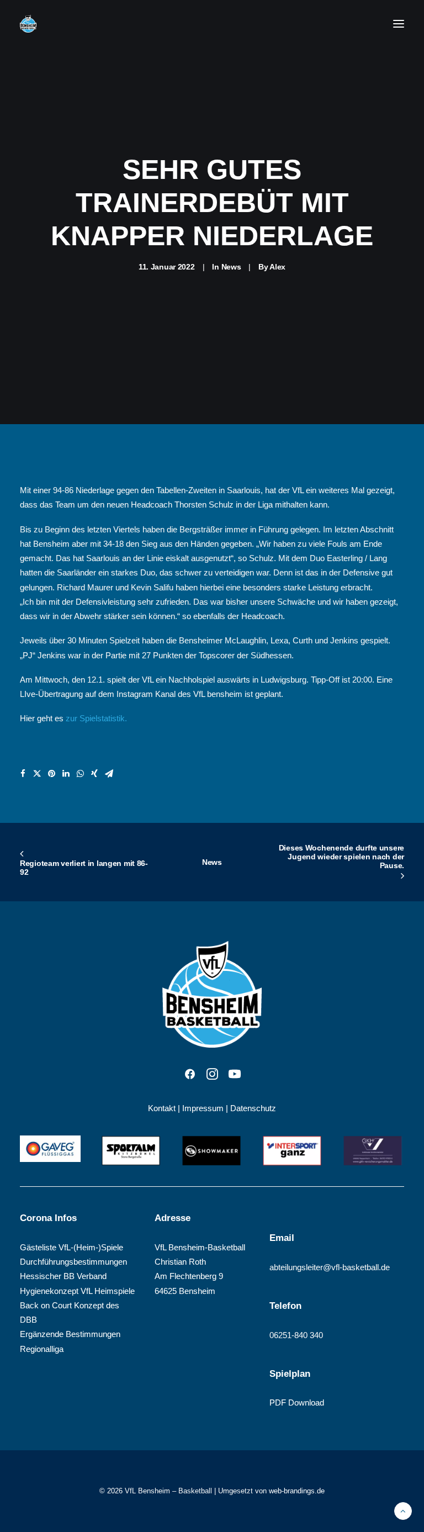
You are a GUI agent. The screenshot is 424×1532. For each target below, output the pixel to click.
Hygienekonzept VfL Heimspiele (77, 1291)
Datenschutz (253, 1108)
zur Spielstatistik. (96, 718)
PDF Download (296, 1402)
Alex (277, 266)
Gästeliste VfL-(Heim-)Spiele (71, 1247)
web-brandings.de (297, 1491)
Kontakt (162, 1108)
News (231, 266)
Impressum (203, 1108)
